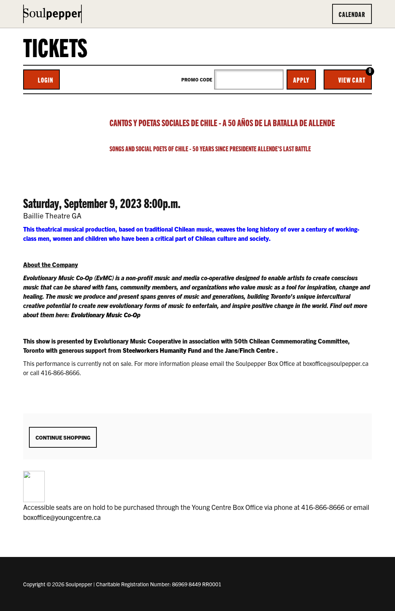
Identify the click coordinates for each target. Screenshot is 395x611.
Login (45, 79)
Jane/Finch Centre (250, 350)
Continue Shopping (62, 437)
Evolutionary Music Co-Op (105, 314)
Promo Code (196, 79)
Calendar (352, 14)
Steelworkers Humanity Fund (162, 350)
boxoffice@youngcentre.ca (62, 517)
